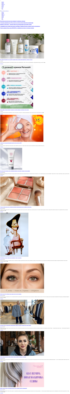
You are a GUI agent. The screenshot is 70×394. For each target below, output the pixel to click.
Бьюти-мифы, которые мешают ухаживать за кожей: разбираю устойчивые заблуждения (14, 109)
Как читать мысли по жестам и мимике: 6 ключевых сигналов (12, 21)
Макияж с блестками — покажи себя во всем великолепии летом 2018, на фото (16, 24)
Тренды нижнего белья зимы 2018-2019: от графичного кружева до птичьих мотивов (17, 27)
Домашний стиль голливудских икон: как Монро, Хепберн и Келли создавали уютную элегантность (20, 26)
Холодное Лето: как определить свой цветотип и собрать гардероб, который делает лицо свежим (15, 325)
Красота (1, 172)
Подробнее (1, 63)
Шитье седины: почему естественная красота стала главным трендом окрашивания (13, 388)
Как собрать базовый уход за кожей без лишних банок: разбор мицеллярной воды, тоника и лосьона (16, 59)
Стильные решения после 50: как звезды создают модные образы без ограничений (16, 22)
